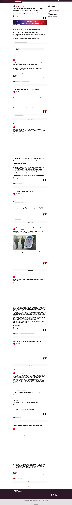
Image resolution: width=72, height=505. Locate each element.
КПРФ (20, 417)
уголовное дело (32, 333)
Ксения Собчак (18, 42)
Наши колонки (15, 494)
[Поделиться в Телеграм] (45, 18)
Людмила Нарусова (23, 42)
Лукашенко (21, 183)
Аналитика (25, 495)
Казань (17, 478)
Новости (35, 494)
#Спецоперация (29, 0)
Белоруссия (17, 183)
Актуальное (25, 494)
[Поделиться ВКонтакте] (43, 18)
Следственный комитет (25, 333)
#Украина (34, 0)
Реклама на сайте (50, 18)
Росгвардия (20, 478)
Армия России (18, 81)
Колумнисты (36, 495)
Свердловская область (23, 81)
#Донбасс (43, 0)
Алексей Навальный (18, 333)
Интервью (15, 495)
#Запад (39, 0)
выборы (17, 417)
